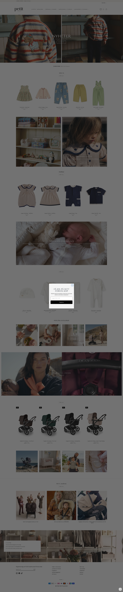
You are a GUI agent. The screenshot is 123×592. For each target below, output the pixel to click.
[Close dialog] (72, 285)
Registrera (61, 302)
